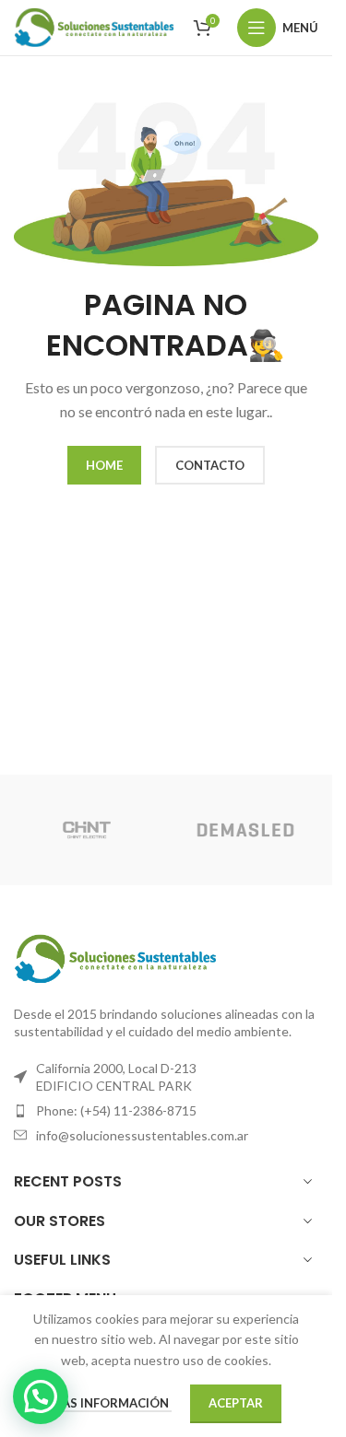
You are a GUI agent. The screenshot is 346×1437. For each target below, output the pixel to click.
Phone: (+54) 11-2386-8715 (116, 1110)
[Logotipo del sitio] (94, 26)
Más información (111, 1403)
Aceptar (236, 1403)
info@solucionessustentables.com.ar (142, 1135)
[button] (40, 1396)
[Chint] (85, 830)
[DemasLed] (245, 830)
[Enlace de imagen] (115, 956)
